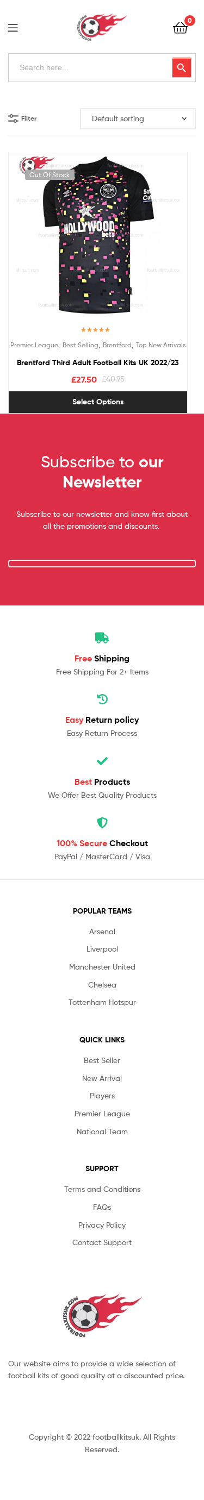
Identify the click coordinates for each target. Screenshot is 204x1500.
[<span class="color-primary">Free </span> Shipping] (102, 638)
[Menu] (19, 26)
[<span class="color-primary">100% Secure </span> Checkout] (102, 822)
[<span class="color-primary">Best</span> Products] (102, 761)
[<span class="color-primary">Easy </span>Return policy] (102, 699)
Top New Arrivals (161, 345)
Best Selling (80, 345)
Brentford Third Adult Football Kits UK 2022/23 (98, 362)
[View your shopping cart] (180, 27)
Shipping (102, 658)
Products (102, 781)
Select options (98, 402)
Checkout (102, 843)
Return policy (102, 719)
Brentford (117, 345)
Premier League (34, 345)
